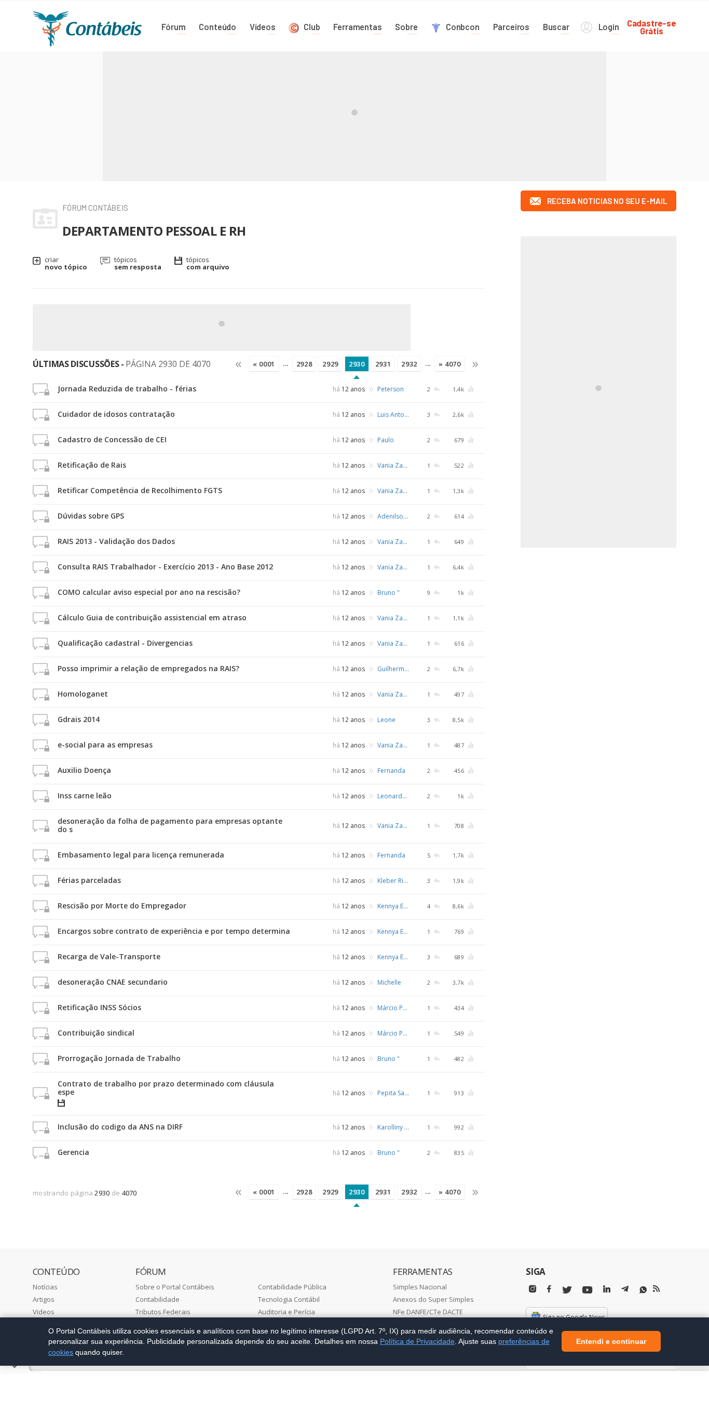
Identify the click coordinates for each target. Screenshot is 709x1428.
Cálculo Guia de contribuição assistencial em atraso (152, 617)
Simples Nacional (420, 1286)
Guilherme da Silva (394, 668)
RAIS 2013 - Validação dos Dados (116, 541)
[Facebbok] (549, 1289)
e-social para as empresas (105, 745)
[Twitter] (567, 1290)
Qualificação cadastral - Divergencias (125, 643)
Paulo (385, 440)
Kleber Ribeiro (394, 880)
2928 (304, 364)
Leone (386, 719)
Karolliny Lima (394, 1127)
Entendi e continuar (611, 1342)
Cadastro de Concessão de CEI (112, 439)
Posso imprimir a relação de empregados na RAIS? (148, 668)
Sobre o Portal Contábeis (174, 1286)
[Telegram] (625, 1290)
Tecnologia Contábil (289, 1299)
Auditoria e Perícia (286, 1311)
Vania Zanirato (394, 465)
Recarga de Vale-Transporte (109, 956)
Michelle (389, 982)
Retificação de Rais (92, 465)
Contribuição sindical (96, 1033)
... (286, 363)
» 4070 (450, 364)
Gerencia (73, 1152)
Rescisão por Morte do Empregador (122, 905)
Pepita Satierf (394, 1093)
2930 (357, 364)
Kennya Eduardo (394, 906)
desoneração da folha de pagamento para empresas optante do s (170, 825)
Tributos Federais (162, 1311)
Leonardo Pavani (394, 796)
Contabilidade (157, 1299)
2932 (409, 364)
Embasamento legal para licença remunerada (141, 855)
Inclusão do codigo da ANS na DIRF (120, 1127)
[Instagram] (532, 1289)
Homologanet (83, 694)
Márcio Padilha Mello (394, 1007)
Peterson (390, 389)
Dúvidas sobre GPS (91, 516)
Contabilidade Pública (292, 1286)
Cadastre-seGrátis (651, 27)
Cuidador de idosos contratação (116, 414)
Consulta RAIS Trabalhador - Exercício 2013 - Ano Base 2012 (165, 567)
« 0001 (264, 364)
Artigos (43, 1299)
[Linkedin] (606, 1289)
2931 (383, 364)
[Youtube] (587, 1290)
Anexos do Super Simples (433, 1299)
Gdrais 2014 (79, 719)
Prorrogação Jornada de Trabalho (119, 1058)
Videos (43, 1311)
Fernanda (391, 770)
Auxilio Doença (84, 770)
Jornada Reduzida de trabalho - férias (127, 388)
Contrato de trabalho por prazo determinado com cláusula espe (166, 1088)
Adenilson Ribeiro (394, 516)
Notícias (45, 1286)
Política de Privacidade (417, 1341)
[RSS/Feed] (656, 1289)
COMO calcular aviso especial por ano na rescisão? (149, 592)
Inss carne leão (85, 795)
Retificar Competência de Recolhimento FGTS (140, 490)
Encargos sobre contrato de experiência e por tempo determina (174, 931)
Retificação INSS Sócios (99, 1007)
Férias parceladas (89, 880)
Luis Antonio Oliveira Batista (394, 414)
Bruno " (388, 592)
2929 (330, 364)
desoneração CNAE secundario (113, 982)
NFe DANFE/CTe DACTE (428, 1311)
